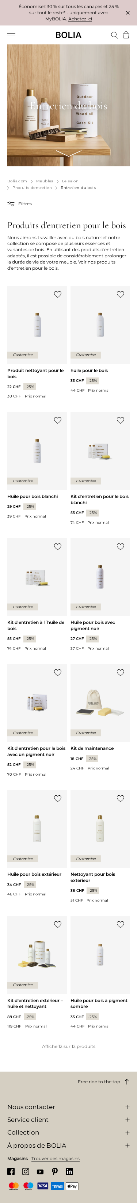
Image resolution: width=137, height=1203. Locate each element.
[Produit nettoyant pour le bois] (37, 342)
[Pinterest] (54, 1171)
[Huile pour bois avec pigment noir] (100, 594)
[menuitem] (12, 35)
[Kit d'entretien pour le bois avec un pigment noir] (37, 720)
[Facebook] (11, 1171)
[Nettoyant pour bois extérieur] (100, 846)
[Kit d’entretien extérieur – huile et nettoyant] (37, 972)
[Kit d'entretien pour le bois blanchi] (100, 468)
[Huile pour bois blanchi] (37, 465)
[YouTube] (40, 1171)
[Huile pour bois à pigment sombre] (100, 972)
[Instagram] (25, 1171)
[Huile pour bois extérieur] (37, 843)
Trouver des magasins (55, 1158)
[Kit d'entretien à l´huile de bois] (37, 594)
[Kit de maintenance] (100, 717)
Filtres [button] (25, 203)
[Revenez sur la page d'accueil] (68, 35)
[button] (11, 203)
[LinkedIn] (69, 1171)
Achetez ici (80, 18)
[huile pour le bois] (100, 339)
